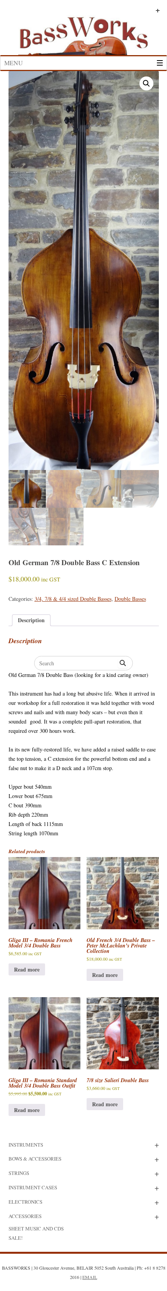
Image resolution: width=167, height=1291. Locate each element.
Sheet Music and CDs (36, 1228)
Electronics (25, 1201)
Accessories (25, 1216)
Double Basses (130, 598)
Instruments (26, 1144)
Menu (13, 63)
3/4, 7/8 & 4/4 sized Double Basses (73, 598)
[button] (146, 83)
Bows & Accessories (35, 1158)
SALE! (16, 1237)
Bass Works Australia (83, 32)
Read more (27, 969)
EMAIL (89, 1277)
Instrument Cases (33, 1187)
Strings (19, 1173)
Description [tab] (31, 620)
